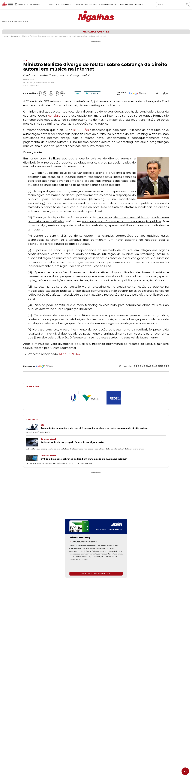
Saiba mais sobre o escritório (96, 574)
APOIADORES (90, 4)
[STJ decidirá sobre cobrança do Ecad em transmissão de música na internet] (33, 458)
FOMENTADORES (106, 4)
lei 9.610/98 (81, 130)
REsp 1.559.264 (69, 354)
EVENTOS (139, 4)
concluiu (54, 115)
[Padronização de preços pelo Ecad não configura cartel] (33, 442)
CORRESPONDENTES (124, 4)
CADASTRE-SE (116, 529)
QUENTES (79, 4)
